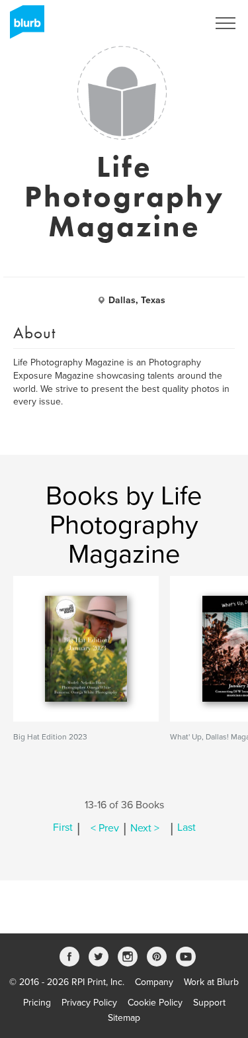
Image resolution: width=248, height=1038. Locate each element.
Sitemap (124, 1017)
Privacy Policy (89, 1002)
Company (154, 982)
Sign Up (173, 23)
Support (209, 1002)
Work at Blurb (211, 982)
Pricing (37, 1002)
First (63, 828)
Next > (144, 828)
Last (186, 828)
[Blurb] (23, 26)
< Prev (105, 828)
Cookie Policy (155, 1002)
